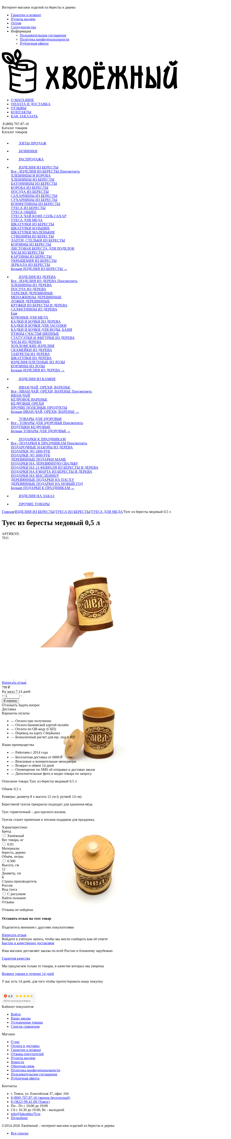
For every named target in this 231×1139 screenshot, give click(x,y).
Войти (16, 1014)
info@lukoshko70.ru (25, 1114)
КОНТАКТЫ (21, 112)
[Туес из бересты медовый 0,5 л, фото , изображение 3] (92, 926)
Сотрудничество (23, 27)
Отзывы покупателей (27, 1054)
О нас (15, 1042)
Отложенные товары (27, 1022)
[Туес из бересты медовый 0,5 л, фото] (92, 667)
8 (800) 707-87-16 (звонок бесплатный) (40, 1098)
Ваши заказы (21, 1018)
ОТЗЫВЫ (18, 108)
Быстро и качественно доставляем (28, 943)
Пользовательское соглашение (43, 35)
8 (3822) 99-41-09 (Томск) (30, 1102)
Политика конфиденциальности (44, 39)
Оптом (16, 23)
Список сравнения (25, 1026)
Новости (17, 1062)
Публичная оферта (34, 43)
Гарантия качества (16, 958)
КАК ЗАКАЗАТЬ (24, 116)
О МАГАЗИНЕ (22, 100)
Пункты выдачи (23, 19)
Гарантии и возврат (26, 15)
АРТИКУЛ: (10, 534)
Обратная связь (22, 1066)
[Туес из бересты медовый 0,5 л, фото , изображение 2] (92, 796)
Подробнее (19, 1118)
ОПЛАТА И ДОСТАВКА (31, 104)
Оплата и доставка (25, 1046)
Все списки (19, 1133)
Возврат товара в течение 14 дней (28, 974)
